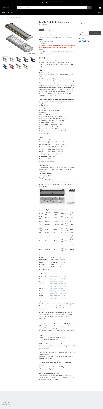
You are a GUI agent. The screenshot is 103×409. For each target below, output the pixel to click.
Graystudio (44, 25)
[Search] (89, 7)
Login (99, 12)
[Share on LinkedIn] (85, 41)
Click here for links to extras (46, 161)
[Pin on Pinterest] (88, 41)
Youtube (62, 260)
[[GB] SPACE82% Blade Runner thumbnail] (5, 60)
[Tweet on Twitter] (83, 41)
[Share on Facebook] (80, 41)
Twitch (62, 264)
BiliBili (62, 257)
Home (3, 12)
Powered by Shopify (6, 404)
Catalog (10, 12)
